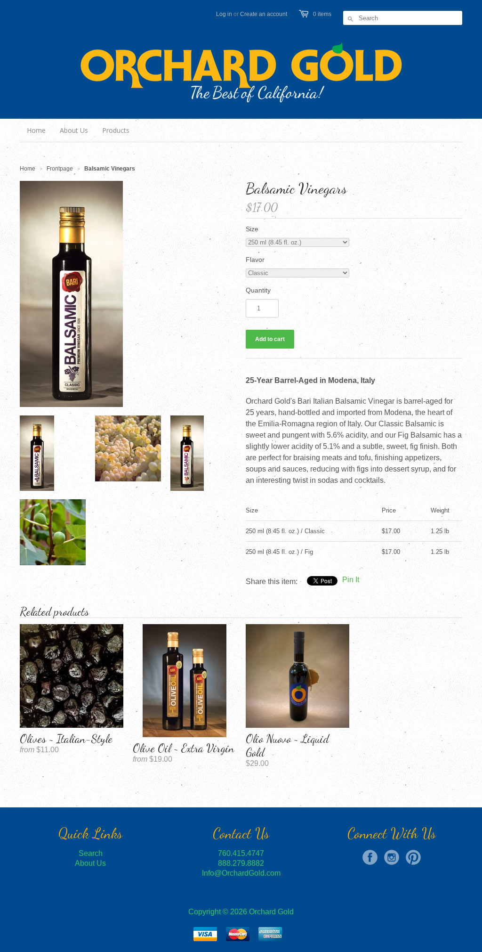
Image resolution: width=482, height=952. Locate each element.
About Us (90, 863)
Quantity (258, 290)
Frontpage (60, 168)
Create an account (263, 14)
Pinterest (413, 857)
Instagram (391, 857)
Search (91, 853)
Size (252, 229)
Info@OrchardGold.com (241, 873)
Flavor (255, 259)
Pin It (350, 580)
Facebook (370, 857)
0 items (322, 14)
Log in (224, 14)
